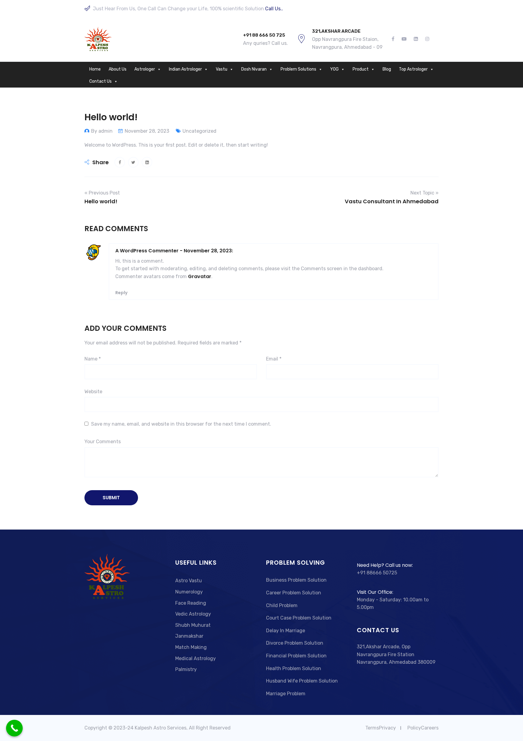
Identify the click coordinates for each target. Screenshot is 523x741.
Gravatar (199, 276)
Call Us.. (274, 9)
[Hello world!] (119, 162)
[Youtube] (404, 39)
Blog (387, 69)
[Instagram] (425, 39)
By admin (102, 131)
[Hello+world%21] (133, 162)
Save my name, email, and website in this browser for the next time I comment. (181, 424)
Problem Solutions (298, 69)
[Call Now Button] (14, 728)
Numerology (189, 592)
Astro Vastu (188, 580)
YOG (334, 69)
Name (92, 359)
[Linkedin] (416, 39)
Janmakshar (189, 636)
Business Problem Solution (296, 580)
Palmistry (186, 669)
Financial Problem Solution (296, 656)
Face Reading (190, 603)
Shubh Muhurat (193, 625)
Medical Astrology (195, 658)
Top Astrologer (413, 69)
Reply (121, 293)
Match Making (191, 647)
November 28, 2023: (208, 250)
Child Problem (282, 605)
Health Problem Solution (293, 668)
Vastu (221, 69)
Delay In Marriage (285, 630)
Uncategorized (199, 131)
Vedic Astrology (193, 614)
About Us (118, 69)
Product (361, 69)
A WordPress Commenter (147, 250)
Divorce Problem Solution (294, 643)
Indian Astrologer (185, 69)
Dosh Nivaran (254, 69)
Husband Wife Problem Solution (302, 681)
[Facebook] (395, 39)
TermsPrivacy (380, 728)
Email (273, 359)
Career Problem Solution (293, 593)
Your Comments (102, 441)
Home (95, 69)
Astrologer (144, 69)
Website (93, 391)
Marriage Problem (285, 693)
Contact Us (100, 81)
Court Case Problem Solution (298, 618)
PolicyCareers (423, 728)
